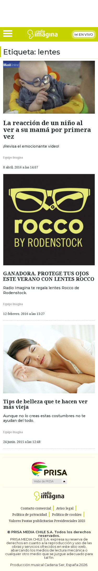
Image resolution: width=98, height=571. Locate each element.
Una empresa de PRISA (49, 468)
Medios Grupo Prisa (49, 481)
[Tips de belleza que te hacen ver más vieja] (49, 359)
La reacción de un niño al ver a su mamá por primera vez (47, 130)
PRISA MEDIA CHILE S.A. (32, 532)
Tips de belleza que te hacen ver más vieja (45, 404)
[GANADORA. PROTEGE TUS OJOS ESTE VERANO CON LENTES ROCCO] (49, 219)
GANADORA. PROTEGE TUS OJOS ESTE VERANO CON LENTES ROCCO (48, 276)
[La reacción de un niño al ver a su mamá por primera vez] (49, 87)
